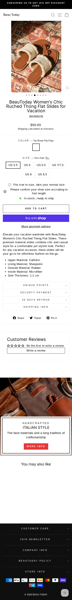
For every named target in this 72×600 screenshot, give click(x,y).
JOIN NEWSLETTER (35, 539)
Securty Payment (36, 292)
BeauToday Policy (35, 561)
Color (36, 140)
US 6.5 (41, 165)
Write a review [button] (36, 350)
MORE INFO (36, 446)
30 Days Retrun (36, 300)
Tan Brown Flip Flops (36, 147)
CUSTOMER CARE (35, 528)
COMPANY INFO (35, 550)
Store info (35, 571)
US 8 (28, 174)
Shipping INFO (36, 307)
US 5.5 (13, 165)
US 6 (27, 165)
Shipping (22, 128)
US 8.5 (42, 174)
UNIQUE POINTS (36, 285)
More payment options (36, 226)
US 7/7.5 (57, 165)
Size (33, 158)
